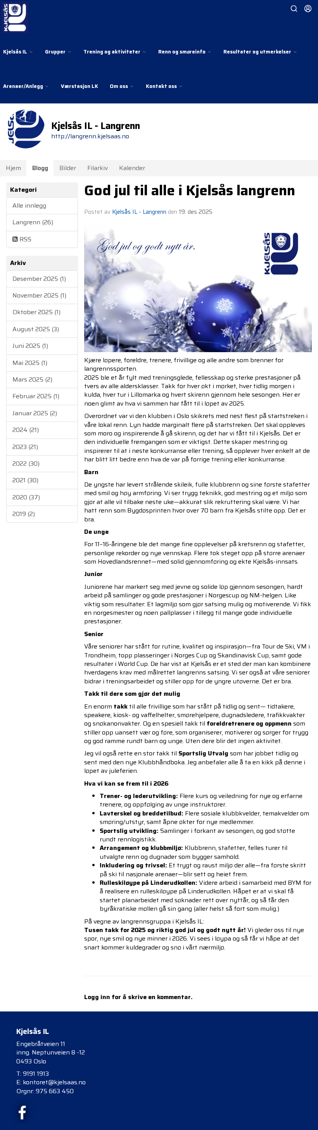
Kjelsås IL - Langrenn (139, 212)
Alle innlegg (29, 205)
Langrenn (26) (32, 222)
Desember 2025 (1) (39, 279)
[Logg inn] (308, 8)
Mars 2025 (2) (32, 379)
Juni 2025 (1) (30, 346)
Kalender (132, 168)
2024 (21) (25, 430)
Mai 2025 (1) (29, 363)
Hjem (13, 168)
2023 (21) (25, 447)
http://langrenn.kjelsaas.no (90, 136)
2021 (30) (25, 480)
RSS (24, 239)
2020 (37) (26, 497)
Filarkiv (97, 168)
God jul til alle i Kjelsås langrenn (189, 190)
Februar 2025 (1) (35, 396)
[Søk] (294, 8)
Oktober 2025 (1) (36, 312)
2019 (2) (23, 514)
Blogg (40, 168)
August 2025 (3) (35, 329)
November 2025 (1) (39, 295)
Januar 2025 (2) (34, 413)
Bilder (67, 168)
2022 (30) (26, 463)
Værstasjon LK (79, 86)
